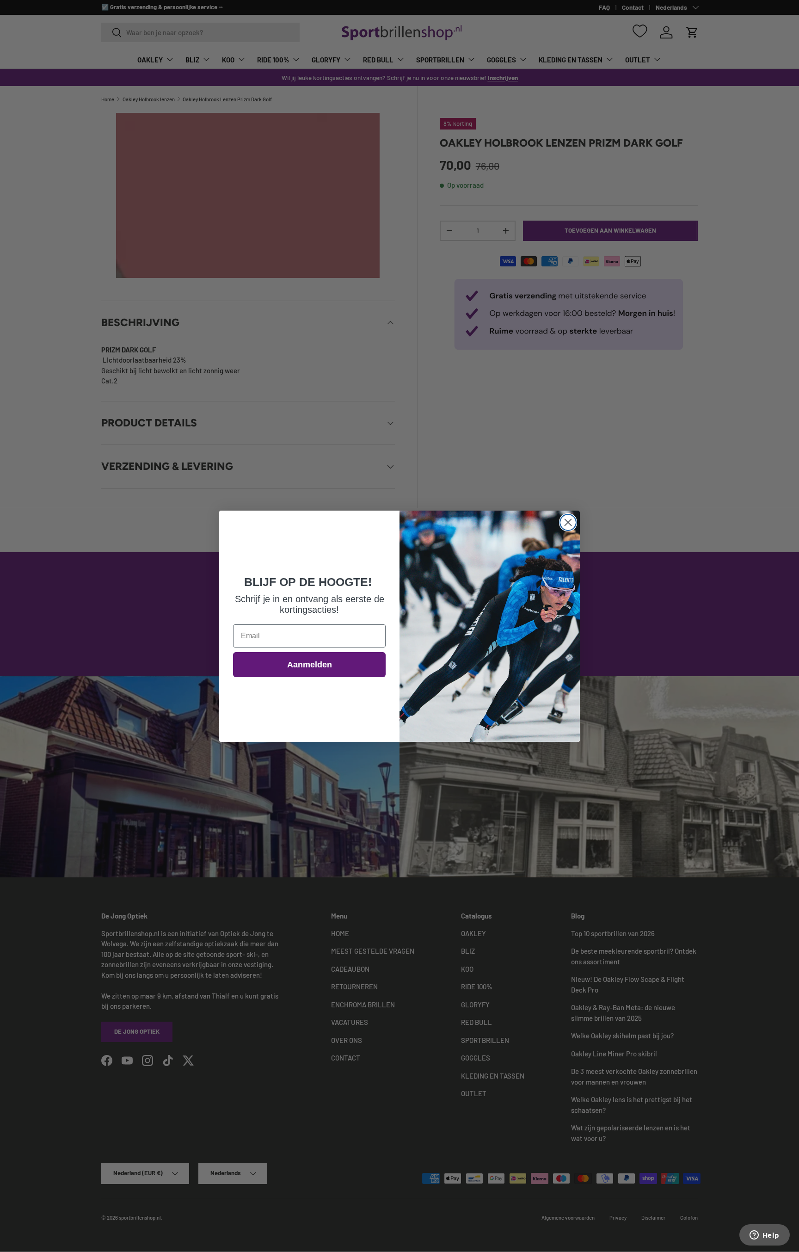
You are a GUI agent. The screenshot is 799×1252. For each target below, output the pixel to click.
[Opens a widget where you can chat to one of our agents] (764, 1235)
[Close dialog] (568, 522)
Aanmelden (309, 664)
